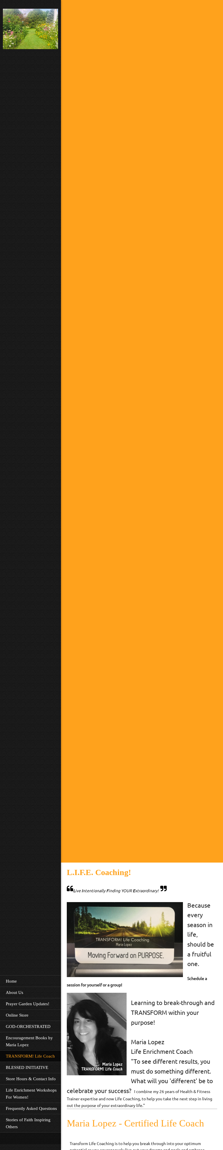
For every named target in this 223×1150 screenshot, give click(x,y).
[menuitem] (30, 981)
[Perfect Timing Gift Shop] (30, 30)
